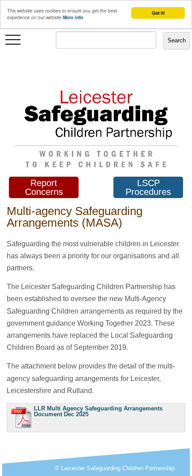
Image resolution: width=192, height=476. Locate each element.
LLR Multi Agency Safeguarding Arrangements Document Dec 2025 (98, 411)
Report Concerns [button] (44, 187)
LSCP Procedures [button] (148, 187)
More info (73, 17)
